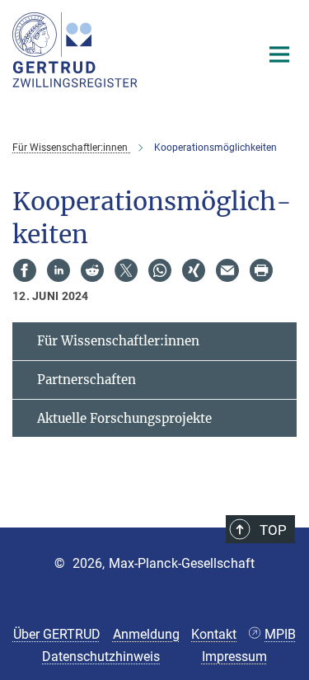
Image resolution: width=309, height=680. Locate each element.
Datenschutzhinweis (101, 656)
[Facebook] (24, 270)
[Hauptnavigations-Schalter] (279, 54)
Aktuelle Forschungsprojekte (124, 418)
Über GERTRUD (57, 634)
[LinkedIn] (58, 270)
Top (273, 530)
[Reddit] (92, 270)
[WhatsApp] (159, 270)
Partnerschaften (86, 379)
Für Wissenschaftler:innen (118, 341)
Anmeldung (146, 634)
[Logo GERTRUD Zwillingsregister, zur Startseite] (123, 49)
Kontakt (213, 634)
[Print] (261, 270)
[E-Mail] (227, 270)
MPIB (280, 634)
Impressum (234, 656)
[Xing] (193, 270)
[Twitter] (126, 270)
